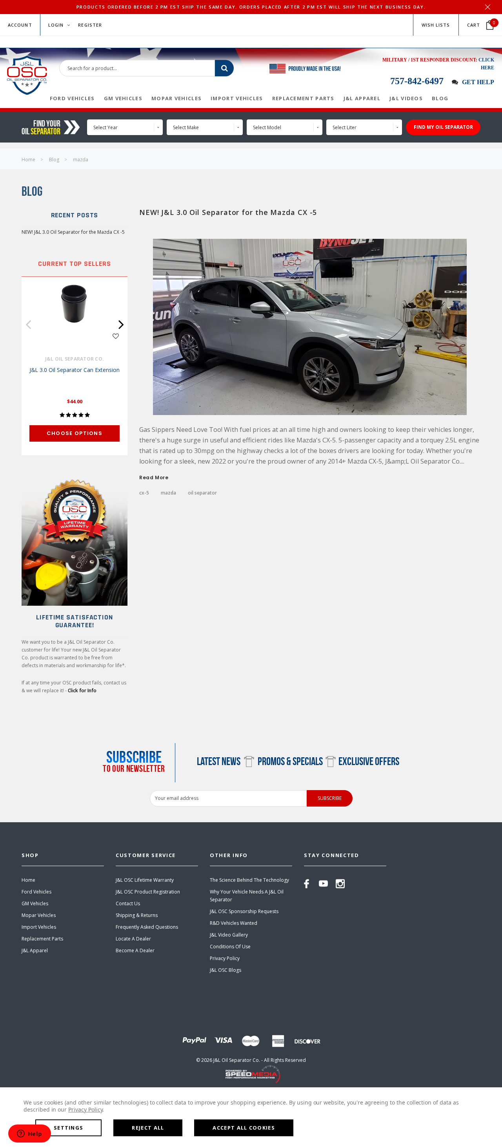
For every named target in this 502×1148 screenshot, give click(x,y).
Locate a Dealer (133, 938)
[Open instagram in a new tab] (340, 883)
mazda (80, 159)
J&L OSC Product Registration (148, 891)
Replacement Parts (42, 938)
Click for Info (82, 690)
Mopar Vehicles (39, 915)
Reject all (148, 1127)
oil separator (202, 493)
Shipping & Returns (137, 915)
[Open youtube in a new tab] (323, 883)
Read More (153, 478)
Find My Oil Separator (443, 127)
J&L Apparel (35, 950)
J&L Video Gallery (229, 934)
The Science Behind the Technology (249, 880)
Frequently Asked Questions (147, 927)
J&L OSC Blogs (225, 970)
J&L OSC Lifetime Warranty (145, 880)
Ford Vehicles (36, 891)
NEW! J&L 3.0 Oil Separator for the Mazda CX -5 (73, 232)
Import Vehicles (39, 927)
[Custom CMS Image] (74, 539)
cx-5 (144, 493)
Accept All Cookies (244, 1127)
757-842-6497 (417, 81)
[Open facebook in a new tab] (306, 883)
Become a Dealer (135, 950)
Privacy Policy (225, 958)
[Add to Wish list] (116, 335)
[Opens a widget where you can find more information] (29, 1134)
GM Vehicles (35, 903)
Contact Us (128, 903)
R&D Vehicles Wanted (233, 923)
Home (28, 159)
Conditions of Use (230, 946)
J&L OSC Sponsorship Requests (244, 911)
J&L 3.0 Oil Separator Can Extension (74, 370)
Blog (54, 159)
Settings (68, 1127)
